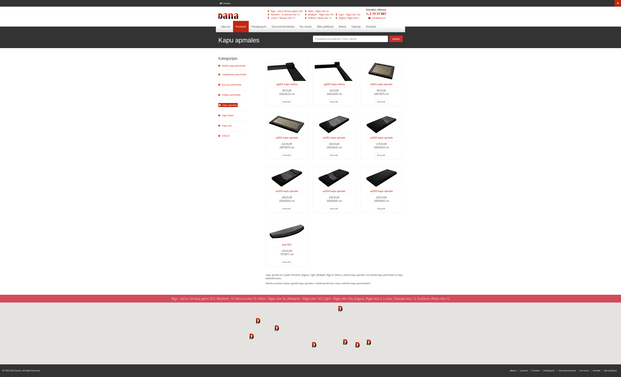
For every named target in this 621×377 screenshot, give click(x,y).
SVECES (226, 135)
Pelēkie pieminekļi (231, 94)
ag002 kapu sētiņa (334, 84)
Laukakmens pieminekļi (234, 74)
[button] (258, 321)
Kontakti (371, 26)
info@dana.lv (379, 17)
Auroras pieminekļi (231, 84)
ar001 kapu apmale (381, 84)
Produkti (241, 26)
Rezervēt (287, 101)
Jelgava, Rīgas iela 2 (349, 17)
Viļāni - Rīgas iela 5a (318, 11)
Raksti (342, 26)
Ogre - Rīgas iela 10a (349, 14)
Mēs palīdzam (325, 26)
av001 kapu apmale (334, 137)
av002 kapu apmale (381, 137)
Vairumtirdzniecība (283, 26)
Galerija (356, 26)
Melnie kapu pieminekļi (234, 65)
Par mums (306, 26)
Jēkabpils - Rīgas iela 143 (320, 14)
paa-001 (287, 244)
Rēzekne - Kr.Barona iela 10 (285, 14)
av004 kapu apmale (334, 191)
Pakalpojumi (258, 26)
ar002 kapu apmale (287, 137)
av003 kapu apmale (287, 191)
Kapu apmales (229, 105)
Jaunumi (524, 370)
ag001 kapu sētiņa (286, 84)
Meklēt (396, 38)
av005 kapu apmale (381, 191)
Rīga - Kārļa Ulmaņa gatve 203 (287, 11)
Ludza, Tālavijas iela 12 (283, 17)
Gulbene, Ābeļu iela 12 (319, 17)
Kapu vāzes (228, 115)
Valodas (227, 3)
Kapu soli (226, 125)
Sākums (225, 26)
